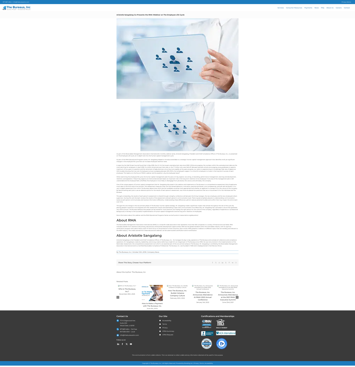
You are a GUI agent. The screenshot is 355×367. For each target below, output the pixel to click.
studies (122, 171)
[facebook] (122, 344)
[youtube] (131, 344)
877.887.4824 (124, 329)
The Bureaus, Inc (125, 252)
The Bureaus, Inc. (222, 154)
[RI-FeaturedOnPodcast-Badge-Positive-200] (221, 339)
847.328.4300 (125, 332)
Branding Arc (188, 363)
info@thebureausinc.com (21, 2)
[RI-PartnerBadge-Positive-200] (206, 339)
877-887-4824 (7, 2)
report (120, 165)
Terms (202, 363)
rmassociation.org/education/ (188, 215)
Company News (153, 252)
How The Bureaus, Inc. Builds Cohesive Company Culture (177, 293)
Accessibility (209, 363)
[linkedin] (118, 344)
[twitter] (126, 344)
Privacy (196, 363)
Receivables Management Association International (135, 224)
